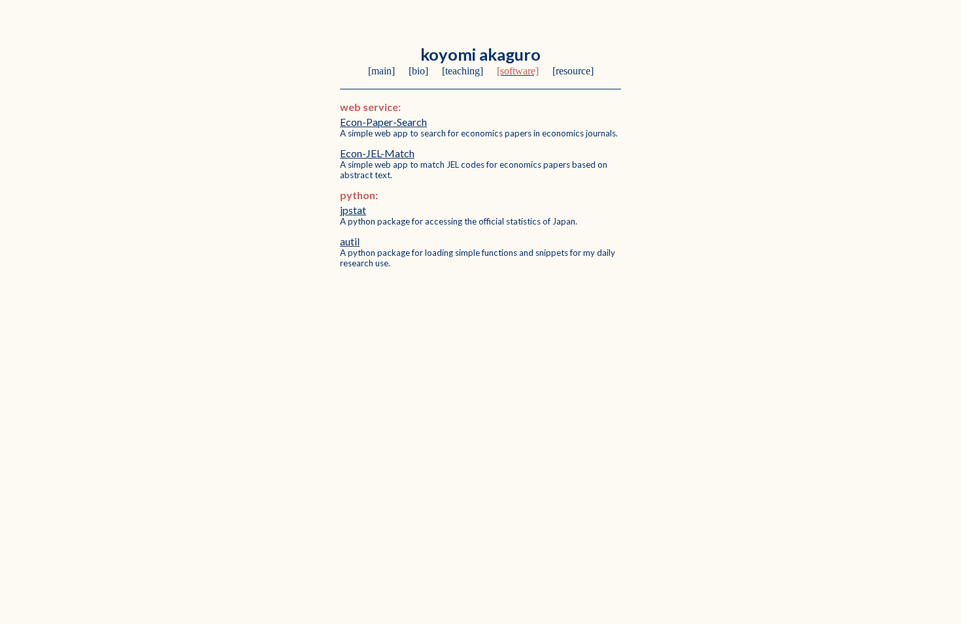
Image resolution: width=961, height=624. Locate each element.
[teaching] (462, 70)
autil (350, 241)
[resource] (573, 70)
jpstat (353, 210)
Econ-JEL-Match (377, 153)
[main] (381, 70)
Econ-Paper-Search (383, 122)
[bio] (418, 70)
